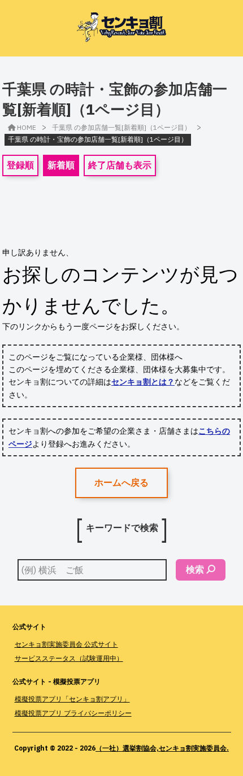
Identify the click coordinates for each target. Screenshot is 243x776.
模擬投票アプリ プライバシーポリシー (73, 713)
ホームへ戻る (121, 482)
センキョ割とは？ (143, 382)
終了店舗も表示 (119, 165)
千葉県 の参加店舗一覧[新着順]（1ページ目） (121, 127)
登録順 (20, 165)
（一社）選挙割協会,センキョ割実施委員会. (162, 748)
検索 (195, 569)
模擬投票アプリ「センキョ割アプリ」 (72, 699)
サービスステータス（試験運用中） (69, 658)
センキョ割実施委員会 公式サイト (66, 644)
